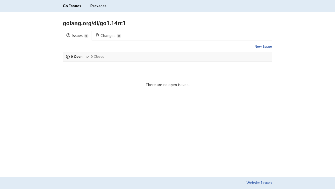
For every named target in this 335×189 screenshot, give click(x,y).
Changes (110, 36)
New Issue (263, 46)
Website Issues (259, 183)
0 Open (76, 57)
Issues (79, 36)
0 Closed (97, 57)
